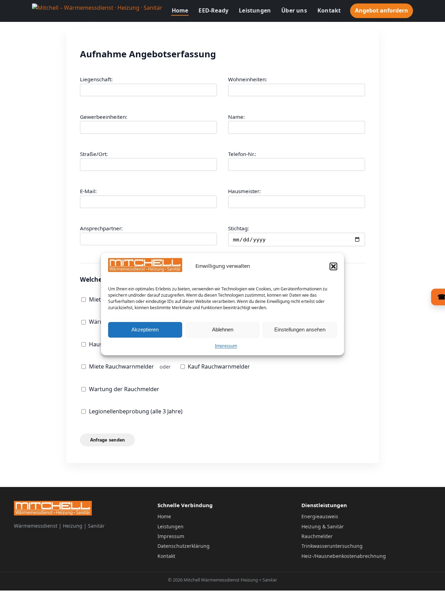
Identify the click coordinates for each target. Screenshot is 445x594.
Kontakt (329, 10)
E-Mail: (88, 191)
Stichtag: (238, 228)
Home (180, 10)
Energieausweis (319, 516)
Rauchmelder (317, 536)
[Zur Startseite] (97, 10)
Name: (236, 116)
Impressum (226, 346)
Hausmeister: (244, 191)
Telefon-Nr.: (242, 153)
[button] (333, 266)
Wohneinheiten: (247, 79)
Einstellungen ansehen (299, 329)
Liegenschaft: (96, 79)
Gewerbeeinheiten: (103, 116)
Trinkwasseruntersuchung (332, 546)
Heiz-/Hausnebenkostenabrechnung (343, 556)
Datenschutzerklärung (183, 546)
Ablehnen (222, 329)
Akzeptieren (145, 329)
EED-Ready (213, 10)
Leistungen (255, 10)
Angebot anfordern (381, 10)
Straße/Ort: (94, 153)
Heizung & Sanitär (322, 526)
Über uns (294, 10)
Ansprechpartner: (101, 228)
